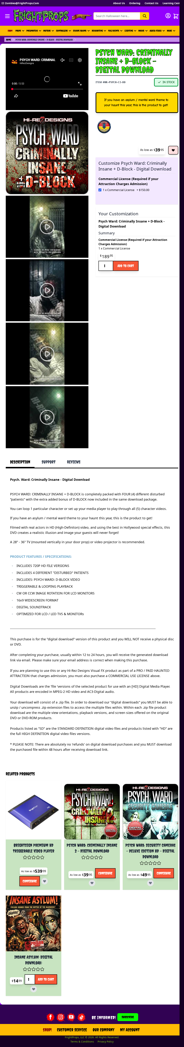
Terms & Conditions (80, 1029)
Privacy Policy (103, 1029)
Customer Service (70, 1017)
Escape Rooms (79, 30)
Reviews (73, 461)
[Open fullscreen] (47, 153)
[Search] (144, 16)
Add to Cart (126, 266)
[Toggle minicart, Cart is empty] (176, 16)
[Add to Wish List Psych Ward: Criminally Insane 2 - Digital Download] (101, 870)
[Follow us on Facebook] (47, 1004)
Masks (141, 30)
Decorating (97, 30)
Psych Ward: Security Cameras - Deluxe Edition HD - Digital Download (147, 839)
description (20, 461)
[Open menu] (7, 16)
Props (18, 30)
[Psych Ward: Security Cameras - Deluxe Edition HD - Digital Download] (147, 800)
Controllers (62, 30)
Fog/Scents (113, 30)
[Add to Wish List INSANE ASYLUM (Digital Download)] (50, 975)
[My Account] (168, 15)
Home (8, 39)
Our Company (101, 1017)
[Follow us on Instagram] (58, 1004)
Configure (29, 870)
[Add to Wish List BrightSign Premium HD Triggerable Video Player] (44, 870)
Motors (47, 30)
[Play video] (47, 227)
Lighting (129, 30)
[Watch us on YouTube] (68, 1004)
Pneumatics (32, 30)
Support (49, 461)
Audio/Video (156, 30)
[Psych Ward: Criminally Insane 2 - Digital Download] (90, 800)
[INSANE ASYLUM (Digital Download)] (33, 911)
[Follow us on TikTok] (79, 1004)
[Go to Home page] (41, 16)
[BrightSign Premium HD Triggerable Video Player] (33, 800)
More (171, 31)
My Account (127, 1017)
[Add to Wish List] (173, 150)
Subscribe (125, 1005)
